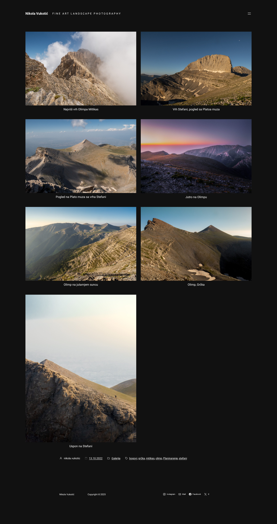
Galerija (116, 458)
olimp (159, 458)
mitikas (150, 458)
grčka (141, 458)
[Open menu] (249, 13)
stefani (183, 458)
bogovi (133, 458)
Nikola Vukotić (36, 13)
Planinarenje (170, 458)
